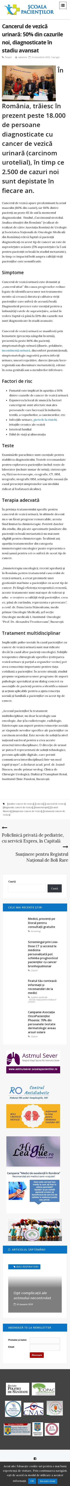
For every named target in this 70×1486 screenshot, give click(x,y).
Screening (36, 931)
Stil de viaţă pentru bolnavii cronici (42, 1001)
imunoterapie (41, 807)
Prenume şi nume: (17, 1340)
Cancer (34, 970)
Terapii (8, 57)
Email (11, 1347)
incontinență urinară (16, 350)
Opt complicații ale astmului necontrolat (32, 1295)
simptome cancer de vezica (27, 811)
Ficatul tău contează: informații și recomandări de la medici (42, 987)
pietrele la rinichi (45, 419)
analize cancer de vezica (20, 803)
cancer (39, 803)
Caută (12, 881)
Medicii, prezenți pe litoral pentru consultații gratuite (41, 923)
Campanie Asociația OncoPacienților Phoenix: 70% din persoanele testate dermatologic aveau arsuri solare (42, 1022)
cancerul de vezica (55, 803)
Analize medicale (39, 997)
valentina (22, 57)
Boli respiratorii (28, 1266)
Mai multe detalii (47, 1481)
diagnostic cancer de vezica (18, 807)
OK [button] (32, 1481)
